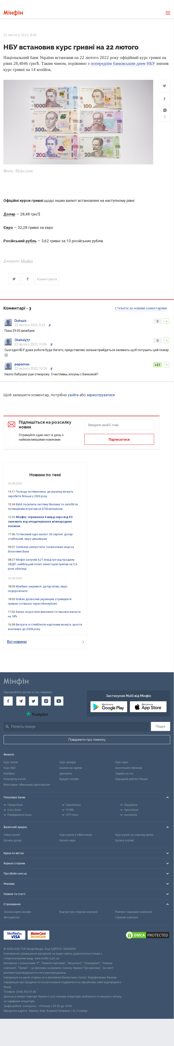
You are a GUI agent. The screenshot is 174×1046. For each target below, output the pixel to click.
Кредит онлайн (69, 779)
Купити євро (67, 840)
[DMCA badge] (147, 936)
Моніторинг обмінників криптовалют (27, 784)
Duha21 (20, 321)
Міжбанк (9, 773)
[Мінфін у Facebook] (8, 701)
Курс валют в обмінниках (76, 834)
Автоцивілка (12, 917)
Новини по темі (45, 474)
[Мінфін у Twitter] (33, 701)
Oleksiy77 (22, 340)
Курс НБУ (10, 768)
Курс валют (11, 762)
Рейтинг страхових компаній (133, 912)
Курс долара (68, 762)
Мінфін (27, 261)
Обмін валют (12, 834)
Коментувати (47, 279)
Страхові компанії (126, 917)
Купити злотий (124, 840)
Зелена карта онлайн (17, 912)
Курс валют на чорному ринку (134, 834)
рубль (31, 241)
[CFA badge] (62, 935)
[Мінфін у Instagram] (46, 701)
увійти (73, 395)
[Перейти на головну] (13, 13)
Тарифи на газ (124, 773)
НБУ (151, 63)
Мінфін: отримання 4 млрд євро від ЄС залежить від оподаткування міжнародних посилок (40, 521)
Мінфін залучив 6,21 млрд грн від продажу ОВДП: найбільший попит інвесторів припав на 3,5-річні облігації (43, 564)
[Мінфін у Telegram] (20, 701)
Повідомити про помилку (87, 739)
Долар (9, 214)
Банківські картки (71, 768)
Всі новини (17, 642)
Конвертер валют (15, 779)
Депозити (66, 773)
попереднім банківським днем (118, 63)
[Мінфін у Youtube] (58, 701)
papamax (21, 364)
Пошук (160, 726)
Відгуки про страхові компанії (79, 912)
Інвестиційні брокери (128, 768)
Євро (8, 227)
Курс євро (121, 762)
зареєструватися (101, 395)
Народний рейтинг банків (131, 779)
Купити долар (12, 840)
